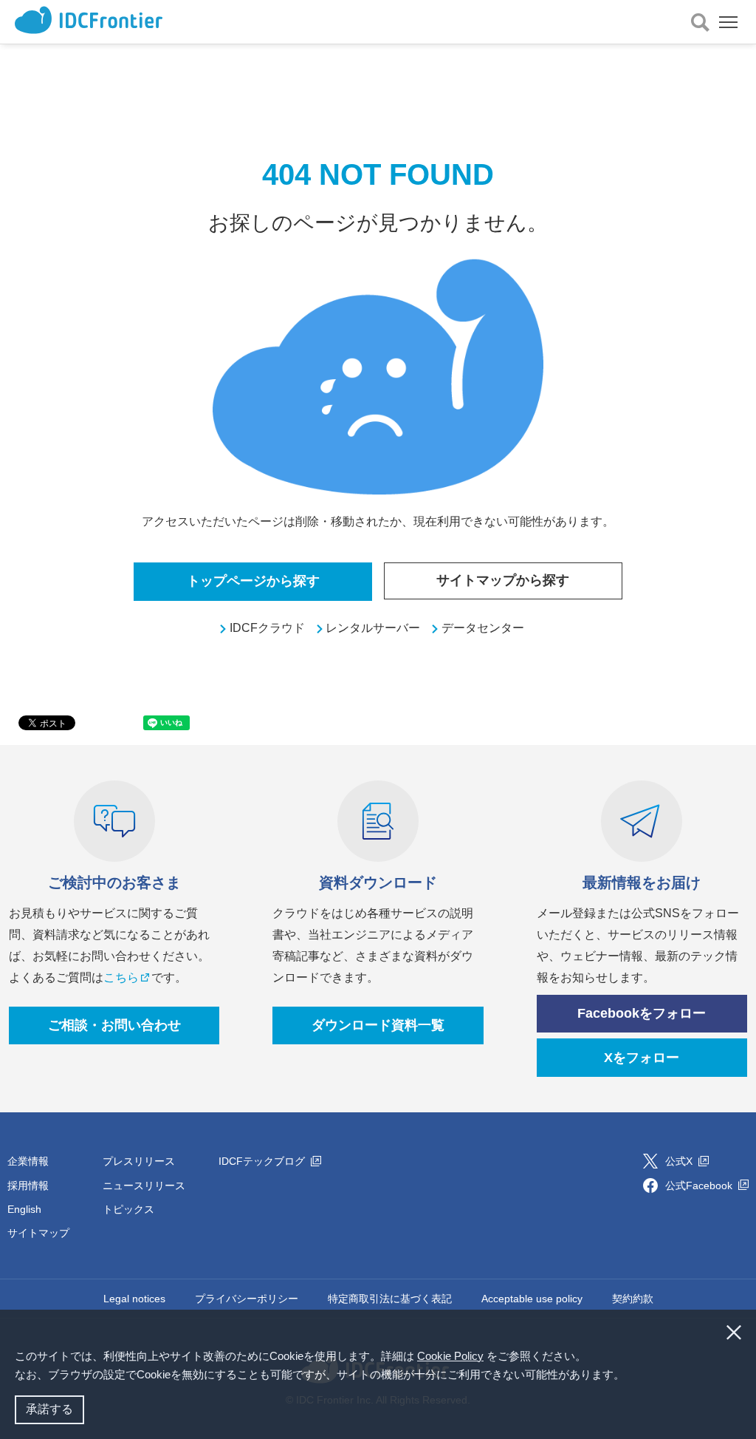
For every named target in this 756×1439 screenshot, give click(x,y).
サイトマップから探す (502, 580)
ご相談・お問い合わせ (114, 1025)
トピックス (128, 1209)
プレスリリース (139, 1161)
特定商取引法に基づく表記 (390, 1298)
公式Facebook (700, 1185)
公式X (680, 1161)
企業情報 (28, 1161)
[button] (630, 1376)
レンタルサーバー (373, 628)
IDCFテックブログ (263, 1161)
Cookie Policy (450, 1356)
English (24, 1209)
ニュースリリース (144, 1185)
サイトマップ (38, 1233)
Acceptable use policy (532, 1298)
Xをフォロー (641, 1057)
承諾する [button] (49, 1409)
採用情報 (28, 1185)
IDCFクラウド (267, 628)
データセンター (482, 628)
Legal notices (134, 1298)
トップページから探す (253, 581)
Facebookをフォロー (641, 1013)
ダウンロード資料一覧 (378, 1025)
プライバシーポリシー (246, 1298)
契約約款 (632, 1298)
